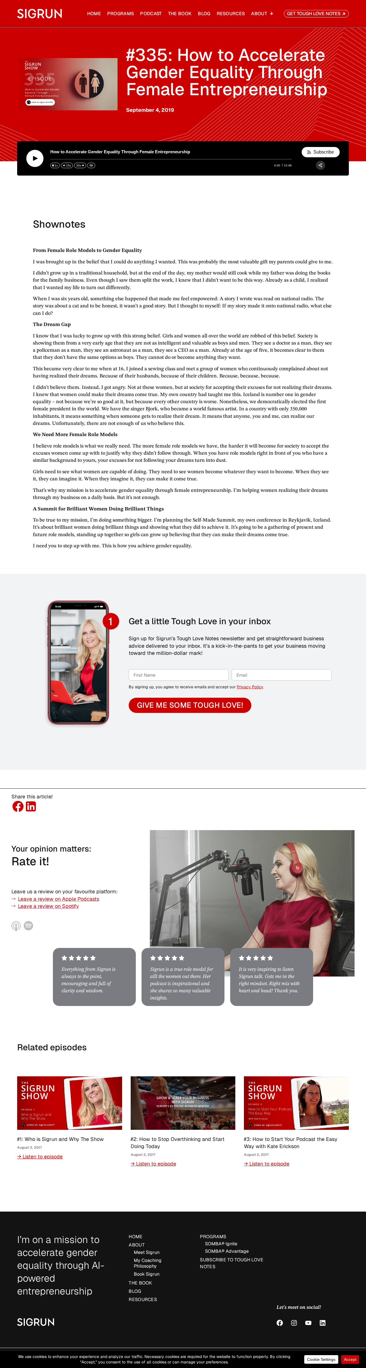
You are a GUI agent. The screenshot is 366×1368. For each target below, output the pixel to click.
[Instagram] (294, 1323)
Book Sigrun (147, 1274)
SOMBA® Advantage (227, 1251)
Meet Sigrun (147, 1252)
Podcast (151, 14)
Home (94, 14)
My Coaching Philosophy (148, 1263)
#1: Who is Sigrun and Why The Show (60, 1139)
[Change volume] (91, 165)
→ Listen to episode (40, 1156)
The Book (180, 14)
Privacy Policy (250, 686)
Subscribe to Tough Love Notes (231, 1263)
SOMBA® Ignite (221, 1244)
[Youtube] (308, 1323)
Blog (204, 14)
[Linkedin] (322, 1323)
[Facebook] (280, 1323)
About (259, 14)
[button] (17, 806)
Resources (231, 14)
